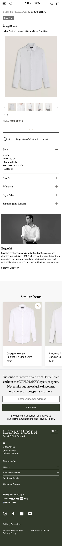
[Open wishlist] (51, 3)
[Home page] (31, 3)
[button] (4, 3)
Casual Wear (22, 12)
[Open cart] (57, 3)
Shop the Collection (10, 267)
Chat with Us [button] (9, 446)
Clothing (8, 12)
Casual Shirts (38, 12)
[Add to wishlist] (38, 306)
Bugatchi (10, 25)
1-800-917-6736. (11, 453)
